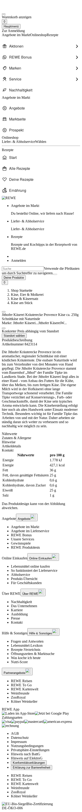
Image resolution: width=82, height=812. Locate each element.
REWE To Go (21, 685)
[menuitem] (41, 46)
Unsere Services (22, 539)
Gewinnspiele (21, 543)
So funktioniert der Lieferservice (34, 570)
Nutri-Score (19, 662)
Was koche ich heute (26, 658)
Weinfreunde (20, 693)
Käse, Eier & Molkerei (27, 294)
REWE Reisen (21, 681)
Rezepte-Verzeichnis (25, 650)
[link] (45, 210)
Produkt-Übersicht (24, 579)
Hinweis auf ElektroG (27, 758)
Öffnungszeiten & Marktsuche (32, 654)
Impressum (19, 742)
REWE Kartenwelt (24, 689)
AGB (15, 733)
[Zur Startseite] (17, 9)
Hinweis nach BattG (25, 754)
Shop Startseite (21, 290)
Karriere (17, 610)
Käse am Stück (22, 303)
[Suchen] (55, 274)
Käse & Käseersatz (24, 299)
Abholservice (20, 575)
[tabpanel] (41, 475)
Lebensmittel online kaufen (30, 566)
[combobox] (23, 268)
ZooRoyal (18, 697)
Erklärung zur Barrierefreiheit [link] (31, 767)
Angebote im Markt (25, 527)
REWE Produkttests (25, 547)
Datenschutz (20, 738)
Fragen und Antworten (27, 641)
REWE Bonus (21, 535)
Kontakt (17, 622)
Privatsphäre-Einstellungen (30, 750)
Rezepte (44, 243)
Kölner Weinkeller (24, 701)
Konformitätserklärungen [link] (29, 762)
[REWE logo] (9, 198)
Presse (15, 618)
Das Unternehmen (24, 606)
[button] (3, 312)
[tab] (41, 434)
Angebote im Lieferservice (30, 531)
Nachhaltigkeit (21, 602)
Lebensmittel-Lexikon (27, 645)
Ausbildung (19, 614)
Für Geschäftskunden (26, 583)
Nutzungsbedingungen (27, 746)
